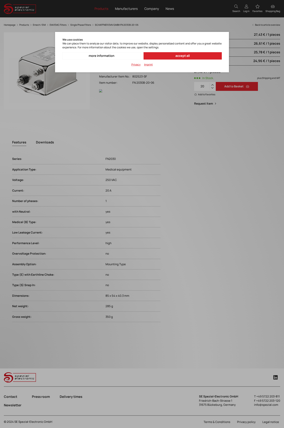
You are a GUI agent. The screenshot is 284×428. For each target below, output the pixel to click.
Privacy (136, 64)
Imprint (148, 64)
